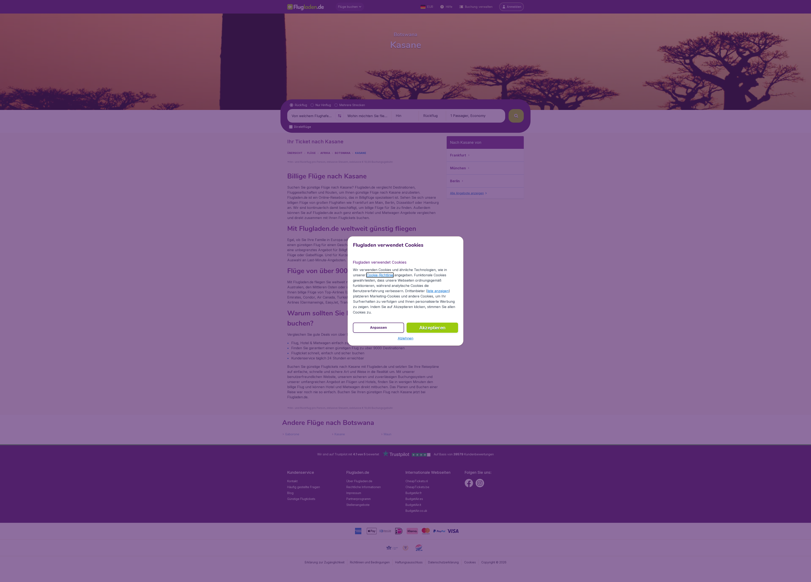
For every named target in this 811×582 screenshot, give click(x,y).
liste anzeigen (438, 291)
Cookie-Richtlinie (380, 275)
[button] (405, 338)
